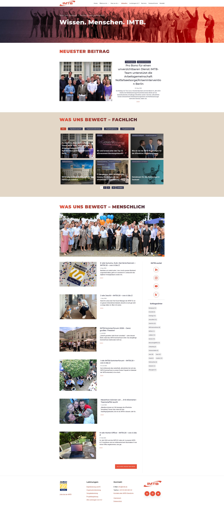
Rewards (99, 135)
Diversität (152, 312)
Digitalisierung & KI (75, 129)
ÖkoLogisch (152, 369)
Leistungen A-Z (134, 3)
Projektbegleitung (130, 62)
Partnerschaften (153, 350)
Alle (63, 129)
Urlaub (151, 358)
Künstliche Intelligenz (138, 135)
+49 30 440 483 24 (125, 490)
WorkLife (152, 366)
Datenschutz (118, 501)
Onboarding (152, 346)
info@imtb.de (122, 487)
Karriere (143, 3)
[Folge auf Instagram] (156, 278)
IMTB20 (152, 331)
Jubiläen (152, 335)
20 (113, 187)
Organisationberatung (94, 490)
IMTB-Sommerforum (154, 327)
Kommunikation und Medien (140, 161)
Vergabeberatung (127, 129)
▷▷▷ (138, 101)
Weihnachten (153, 362)
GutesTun (152, 323)
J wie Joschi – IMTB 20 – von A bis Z (116, 295)
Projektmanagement (151, 135)
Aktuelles (124, 3)
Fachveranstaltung (67, 161)
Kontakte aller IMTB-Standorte (123, 493)
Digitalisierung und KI (93, 487)
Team (158, 354)
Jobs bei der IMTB (65, 494)
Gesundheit (153, 319)
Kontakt (162, 3)
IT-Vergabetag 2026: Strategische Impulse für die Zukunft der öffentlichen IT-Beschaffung (110, 177)
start (151, 354)
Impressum (117, 498)
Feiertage (152, 315)
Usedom (159, 358)
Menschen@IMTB (154, 342)
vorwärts (120, 187)
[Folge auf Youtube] (156, 286)
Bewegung (152, 308)
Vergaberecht (101, 164)
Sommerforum (153, 3)
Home (96, 3)
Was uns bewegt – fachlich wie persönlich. (82, 15)
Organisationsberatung (144, 62)
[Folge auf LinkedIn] (156, 269)
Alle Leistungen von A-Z (94, 500)
